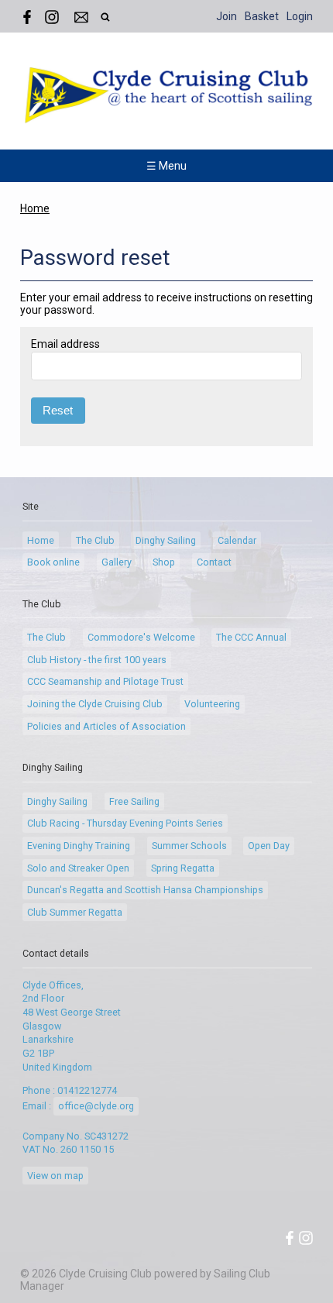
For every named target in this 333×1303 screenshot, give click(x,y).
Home (35, 208)
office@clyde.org (96, 1106)
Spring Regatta (183, 868)
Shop (164, 562)
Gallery (116, 562)
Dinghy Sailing (166, 540)
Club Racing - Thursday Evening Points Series (125, 823)
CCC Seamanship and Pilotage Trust (105, 681)
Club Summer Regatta (74, 912)
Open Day (269, 845)
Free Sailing (134, 801)
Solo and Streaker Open (78, 868)
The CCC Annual (251, 637)
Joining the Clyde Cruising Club (95, 704)
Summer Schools (189, 845)
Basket (262, 16)
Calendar (237, 540)
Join (226, 16)
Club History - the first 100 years (96, 659)
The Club (95, 540)
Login (300, 16)
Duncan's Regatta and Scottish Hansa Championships (145, 890)
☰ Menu (166, 166)
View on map (55, 1175)
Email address (65, 344)
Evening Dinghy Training (78, 845)
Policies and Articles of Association (106, 726)
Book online (53, 562)
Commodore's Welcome (141, 637)
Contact (214, 562)
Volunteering (212, 704)
